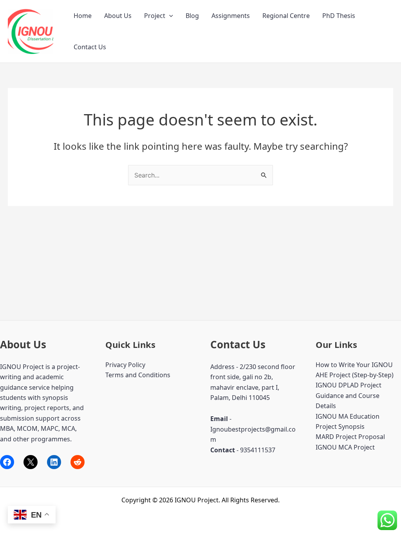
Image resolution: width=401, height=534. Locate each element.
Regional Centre (286, 15)
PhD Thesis (338, 15)
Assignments (230, 15)
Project (154, 15)
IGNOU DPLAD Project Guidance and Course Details (348, 395)
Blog (192, 15)
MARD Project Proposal (350, 436)
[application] (169, 15)
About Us (118, 15)
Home (83, 15)
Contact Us (90, 47)
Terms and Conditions (137, 375)
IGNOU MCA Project (345, 447)
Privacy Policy (125, 364)
